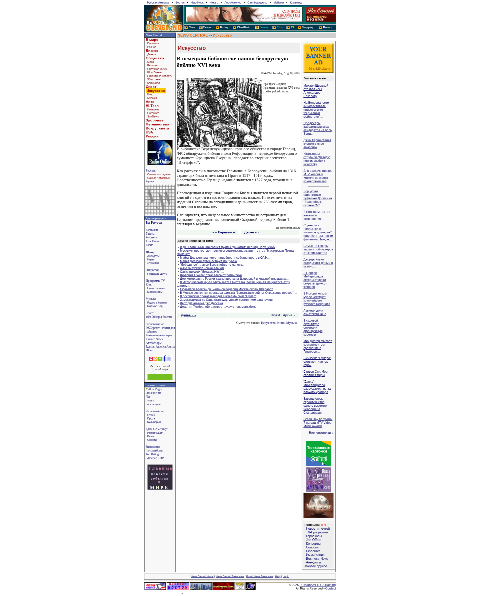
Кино (150, 94)
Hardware (153, 112)
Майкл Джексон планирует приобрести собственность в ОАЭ (223, 257)
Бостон (180, 2)
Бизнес (152, 51)
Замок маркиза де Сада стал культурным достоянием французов (226, 300)
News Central (154, 35)
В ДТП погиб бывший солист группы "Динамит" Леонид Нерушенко (227, 247)
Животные (153, 79)
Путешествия (157, 124)
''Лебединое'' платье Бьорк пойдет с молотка (212, 264)
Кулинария (154, 421)
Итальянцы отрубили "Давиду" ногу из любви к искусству (317, 159)
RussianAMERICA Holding (318, 585)
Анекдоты (153, 255)
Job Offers (313, 540)
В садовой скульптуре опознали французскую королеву (313, 327)
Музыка (152, 97)
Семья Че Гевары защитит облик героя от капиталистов (318, 249)
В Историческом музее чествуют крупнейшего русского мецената (317, 299)
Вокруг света (157, 128)
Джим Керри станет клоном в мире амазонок (317, 143)
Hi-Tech (152, 106)
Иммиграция (155, 432)
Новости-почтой (318, 528)
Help (277, 576)
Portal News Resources (259, 576)
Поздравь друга (157, 273)
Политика (153, 43)
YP (292, 27)
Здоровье (155, 120)
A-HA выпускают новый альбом (202, 268)
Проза (151, 418)
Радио (149, 245)
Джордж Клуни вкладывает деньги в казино (318, 263)
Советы (152, 439)
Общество (155, 58)
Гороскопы (314, 536)
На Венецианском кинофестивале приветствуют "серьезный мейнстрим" (316, 109)
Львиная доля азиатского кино (315, 312)
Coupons (312, 547)
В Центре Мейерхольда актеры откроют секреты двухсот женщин (315, 280)
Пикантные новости (159, 75)
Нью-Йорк (197, 2)
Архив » (289, 315)
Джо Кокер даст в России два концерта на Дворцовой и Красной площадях (233, 278)
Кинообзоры (154, 291)
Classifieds (243, 27)
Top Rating (152, 454)
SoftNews (153, 116)
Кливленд (296, 2)
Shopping (307, 27)
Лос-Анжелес (232, 2)
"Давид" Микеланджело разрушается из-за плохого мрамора (317, 387)
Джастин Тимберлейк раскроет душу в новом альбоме (218, 307)
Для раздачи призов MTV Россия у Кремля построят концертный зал (318, 176)
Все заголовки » (321, 433)
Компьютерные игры (159, 335)
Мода (150, 61)
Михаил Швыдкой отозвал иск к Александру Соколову (316, 91)
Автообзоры (154, 343)
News (192, 27)
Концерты (313, 543)
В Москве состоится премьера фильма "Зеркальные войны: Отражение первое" (237, 292)
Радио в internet (157, 302)
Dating (224, 27)
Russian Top (154, 306)
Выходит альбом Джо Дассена (201, 303)
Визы (150, 436)
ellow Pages (154, 389)
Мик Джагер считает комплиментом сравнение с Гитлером (318, 346)
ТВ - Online (153, 241)
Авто (150, 102)
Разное (151, 46)
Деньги (151, 54)
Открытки (152, 270)
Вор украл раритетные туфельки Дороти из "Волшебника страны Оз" (318, 198)
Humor (327, 27)
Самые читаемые (158, 177)
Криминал (153, 82)
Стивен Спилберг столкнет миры (316, 373)
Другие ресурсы (156, 218)
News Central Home (202, 576)
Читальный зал (155, 324)
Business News (317, 558)
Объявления (153, 393)
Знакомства (153, 447)
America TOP (155, 458)
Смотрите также (156, 384)
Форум (150, 400)
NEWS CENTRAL (193, 35)
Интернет (153, 109)
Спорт (151, 87)
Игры (150, 259)
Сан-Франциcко (257, 2)
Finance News (154, 339)
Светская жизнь (157, 68)
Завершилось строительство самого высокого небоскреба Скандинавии (315, 405)
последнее (154, 404)
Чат (148, 396)
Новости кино (155, 288)
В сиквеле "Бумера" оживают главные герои (317, 361)
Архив (150, 181)
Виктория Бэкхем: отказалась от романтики (211, 275)
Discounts (313, 551)
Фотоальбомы (154, 450)
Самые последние (158, 174)
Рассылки (152, 230)
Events (207, 27)
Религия (152, 65)
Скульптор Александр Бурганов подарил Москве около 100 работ (226, 289)
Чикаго (214, 2)
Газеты (150, 233)
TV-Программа (317, 532)
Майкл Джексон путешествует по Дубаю (208, 261)
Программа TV (155, 280)
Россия (152, 136)
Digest (275, 315)
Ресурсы (151, 170)
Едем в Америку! (157, 429)
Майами (279, 2)
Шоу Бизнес (154, 72)
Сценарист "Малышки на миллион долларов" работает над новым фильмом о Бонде (318, 232)
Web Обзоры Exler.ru (159, 317)
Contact (330, 588)
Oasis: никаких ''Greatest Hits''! (200, 271)
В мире (152, 40)
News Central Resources (230, 576)
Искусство (222, 35)
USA (149, 132)
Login (286, 576)
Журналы (152, 237)
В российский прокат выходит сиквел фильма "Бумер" (218, 296)
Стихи (151, 414)
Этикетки (153, 262)
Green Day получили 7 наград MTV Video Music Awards (318, 422)
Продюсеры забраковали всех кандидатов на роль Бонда (318, 128)
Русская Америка (158, 2)
